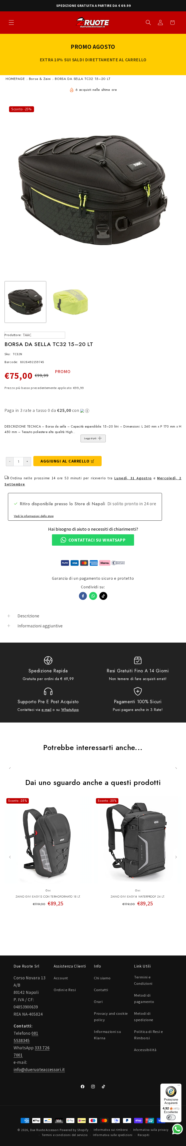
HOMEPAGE (15, 78)
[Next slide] (176, 857)
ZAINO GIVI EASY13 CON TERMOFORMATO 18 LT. (48, 897)
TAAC (27, 334)
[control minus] (9, 461)
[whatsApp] (93, 596)
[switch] (171, 1117)
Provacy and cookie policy (111, 1016)
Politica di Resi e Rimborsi (148, 1034)
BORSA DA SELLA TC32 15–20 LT (82, 78)
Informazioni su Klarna (107, 1034)
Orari (98, 1001)
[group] (25, 302)
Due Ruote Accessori (44, 1130)
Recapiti (143, 1135)
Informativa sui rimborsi (111, 1130)
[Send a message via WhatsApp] (177, 1129)
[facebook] (83, 596)
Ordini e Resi (65, 989)
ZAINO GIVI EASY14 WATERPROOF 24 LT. (138, 897)
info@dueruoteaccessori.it (39, 1069)
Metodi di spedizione (143, 1016)
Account (61, 977)
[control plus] (27, 461)
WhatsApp (70, 709)
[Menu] (178, 1086)
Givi (48, 891)
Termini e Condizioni (143, 980)
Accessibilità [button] (145, 1049)
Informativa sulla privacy (151, 1130)
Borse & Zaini (40, 78)
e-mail (46, 709)
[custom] (103, 596)
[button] (11, 23)
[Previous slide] (10, 857)
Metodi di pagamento (144, 998)
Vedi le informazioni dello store (34, 516)
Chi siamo (102, 977)
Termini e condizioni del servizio (65, 1135)
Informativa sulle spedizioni (113, 1135)
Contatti (101, 989)
